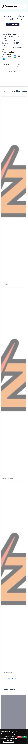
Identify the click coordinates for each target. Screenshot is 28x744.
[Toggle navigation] (24, 6)
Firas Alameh (12, 34)
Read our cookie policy (9, 742)
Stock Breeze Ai (7, 478)
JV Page (6, 65)
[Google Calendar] (15, 56)
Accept (24, 736)
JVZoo (11, 52)
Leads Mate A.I (7, 672)
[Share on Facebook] (2, 32)
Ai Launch (5, 284)
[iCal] (19, 56)
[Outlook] (4, 59)
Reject (19, 736)
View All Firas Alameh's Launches (13, 679)
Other (9, 54)
